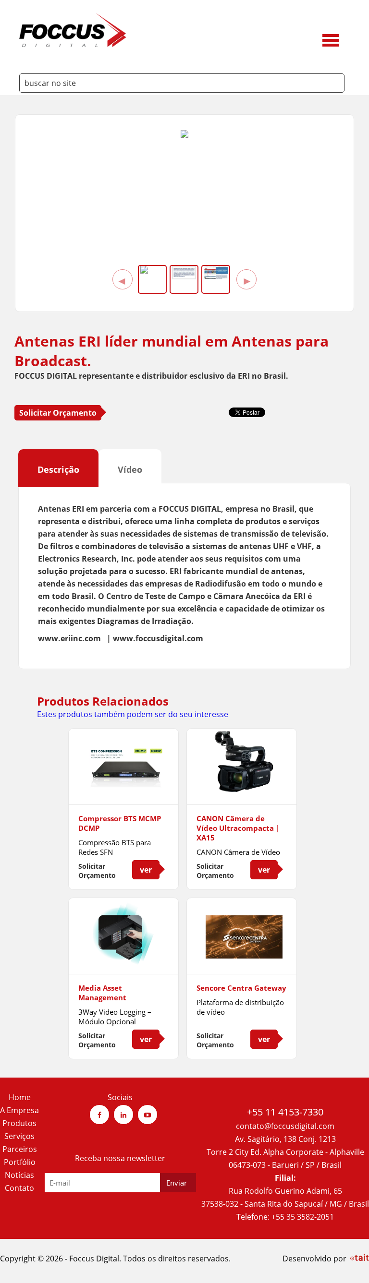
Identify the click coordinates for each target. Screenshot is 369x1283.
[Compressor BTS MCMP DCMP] (123, 786)
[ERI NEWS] (215, 272)
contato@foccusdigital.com (285, 1126)
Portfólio (20, 1162)
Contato (19, 1188)
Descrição (58, 469)
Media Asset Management (102, 992)
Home (20, 1097)
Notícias (19, 1175)
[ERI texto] (184, 272)
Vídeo (130, 469)
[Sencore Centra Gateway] (242, 955)
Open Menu (331, 38)
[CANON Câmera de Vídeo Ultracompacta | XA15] (242, 789)
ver (146, 869)
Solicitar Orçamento (58, 413)
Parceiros (19, 1149)
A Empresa (19, 1110)
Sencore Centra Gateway (241, 988)
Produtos (19, 1123)
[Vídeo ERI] (184, 135)
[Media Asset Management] (123, 961)
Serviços (19, 1136)
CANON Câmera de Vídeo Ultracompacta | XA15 (238, 828)
